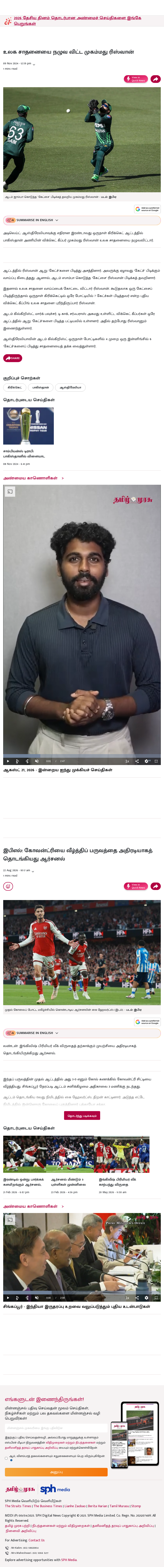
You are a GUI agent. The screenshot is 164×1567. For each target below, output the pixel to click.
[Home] (55, 1489)
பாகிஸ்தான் (40, 387)
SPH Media (69, 1560)
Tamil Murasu (119, 1506)
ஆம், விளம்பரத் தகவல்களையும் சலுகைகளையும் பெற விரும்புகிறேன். (57, 1456)
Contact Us (37, 1540)
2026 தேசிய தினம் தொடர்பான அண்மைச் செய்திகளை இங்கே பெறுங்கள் (77, 20)
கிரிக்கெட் (15, 387)
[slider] (82, 756)
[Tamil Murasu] (20, 1489)
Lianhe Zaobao (75, 1506)
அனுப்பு (56, 1472)
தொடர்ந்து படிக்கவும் (82, 1115)
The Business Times (48, 1506)
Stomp (136, 1506)
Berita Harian (97, 1506)
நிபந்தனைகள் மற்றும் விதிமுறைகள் (61, 1526)
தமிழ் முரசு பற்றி (17, 1526)
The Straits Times (18, 1506)
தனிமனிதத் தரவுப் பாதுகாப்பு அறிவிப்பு (31, 1447)
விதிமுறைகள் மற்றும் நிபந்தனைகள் (70, 1442)
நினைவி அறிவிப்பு (21, 1531)
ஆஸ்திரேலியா (70, 387)
